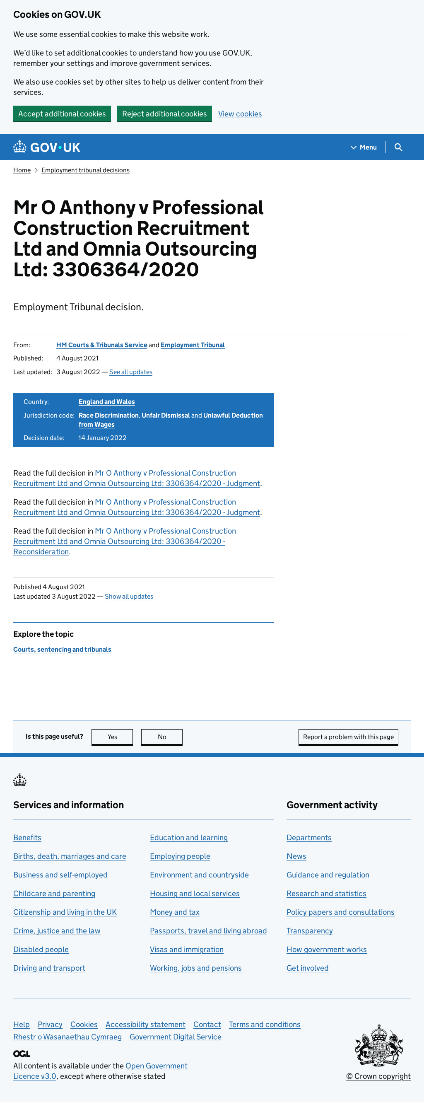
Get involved (308, 968)
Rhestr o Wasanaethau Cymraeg (67, 1037)
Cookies (84, 1024)
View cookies (240, 114)
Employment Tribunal (193, 345)
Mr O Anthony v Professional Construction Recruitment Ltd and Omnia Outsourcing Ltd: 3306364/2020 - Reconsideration (124, 541)
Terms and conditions (265, 1024)
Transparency (310, 930)
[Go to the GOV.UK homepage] (46, 147)
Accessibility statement (146, 1024)
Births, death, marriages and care (69, 856)
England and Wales (107, 402)
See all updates (130, 372)
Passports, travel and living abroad (208, 930)
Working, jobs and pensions (196, 968)
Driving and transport (49, 968)
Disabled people (41, 949)
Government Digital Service (176, 1037)
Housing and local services (195, 893)
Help (21, 1024)
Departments (309, 837)
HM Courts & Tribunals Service (101, 345)
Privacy (50, 1024)
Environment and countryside (199, 875)
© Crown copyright (378, 1076)
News (296, 856)
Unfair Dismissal (166, 415)
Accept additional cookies (62, 113)
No (170, 737)
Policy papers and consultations (341, 912)
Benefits (27, 837)
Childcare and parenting (54, 893)
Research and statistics (326, 893)
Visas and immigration (187, 949)
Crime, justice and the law (57, 930)
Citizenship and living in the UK (65, 912)
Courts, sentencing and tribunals (62, 649)
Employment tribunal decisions (85, 170)
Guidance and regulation (328, 875)
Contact (207, 1024)
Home (22, 170)
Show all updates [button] (129, 596)
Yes (120, 737)
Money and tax (175, 912)
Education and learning (189, 837)
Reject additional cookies (164, 113)
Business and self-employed (60, 875)
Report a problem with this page (348, 737)
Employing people (180, 856)
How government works (327, 949)
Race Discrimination (109, 415)
